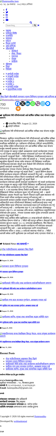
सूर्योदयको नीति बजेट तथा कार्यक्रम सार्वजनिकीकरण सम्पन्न (22, 288)
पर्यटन (8, 40)
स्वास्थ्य (14, 56)
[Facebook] (17, 103)
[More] (18, 108)
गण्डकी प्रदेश (13, 76)
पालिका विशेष (11, 33)
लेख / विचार (16, 53)
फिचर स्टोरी (11, 43)
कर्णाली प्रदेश (13, 74)
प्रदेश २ (10, 81)
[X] (22, 103)
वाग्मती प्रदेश (12, 86)
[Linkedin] (27, 103)
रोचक (13, 58)
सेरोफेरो (14, 51)
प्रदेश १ (10, 79)
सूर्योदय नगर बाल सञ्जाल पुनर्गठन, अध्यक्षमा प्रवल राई (20, 305)
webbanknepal (20, 421)
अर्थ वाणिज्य (11, 46)
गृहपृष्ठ (8, 30)
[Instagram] (42, 103)
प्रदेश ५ (10, 84)
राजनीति (9, 35)
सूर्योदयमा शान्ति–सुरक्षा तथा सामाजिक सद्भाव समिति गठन (21, 322)
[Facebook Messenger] (47, 103)
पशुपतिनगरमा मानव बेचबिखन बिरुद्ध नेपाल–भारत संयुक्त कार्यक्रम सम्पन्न (26, 342)
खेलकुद (9, 64)
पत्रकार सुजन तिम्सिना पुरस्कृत (23, 96)
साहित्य (14, 61)
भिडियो (8, 69)
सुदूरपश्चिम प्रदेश (14, 89)
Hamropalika (40, 416)
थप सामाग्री (22, 244)
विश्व (8, 66)
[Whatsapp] (32, 103)
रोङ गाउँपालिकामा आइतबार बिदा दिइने (15, 255)
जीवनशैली (10, 48)
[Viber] (37, 103)
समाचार (9, 38)
